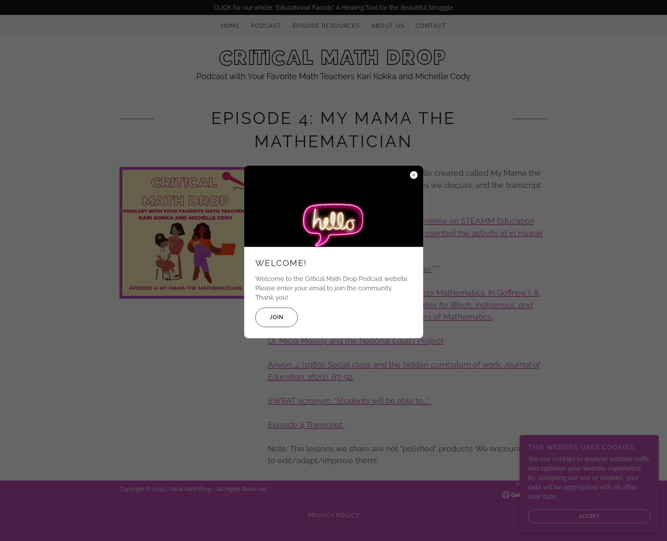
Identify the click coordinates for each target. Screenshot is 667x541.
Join (276, 317)
